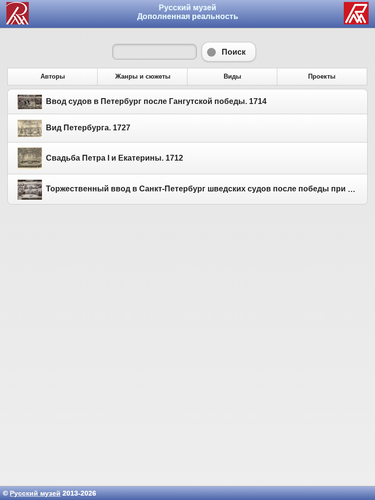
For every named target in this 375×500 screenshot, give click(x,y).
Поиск (228, 51)
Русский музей (35, 493)
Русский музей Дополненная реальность (187, 12)
